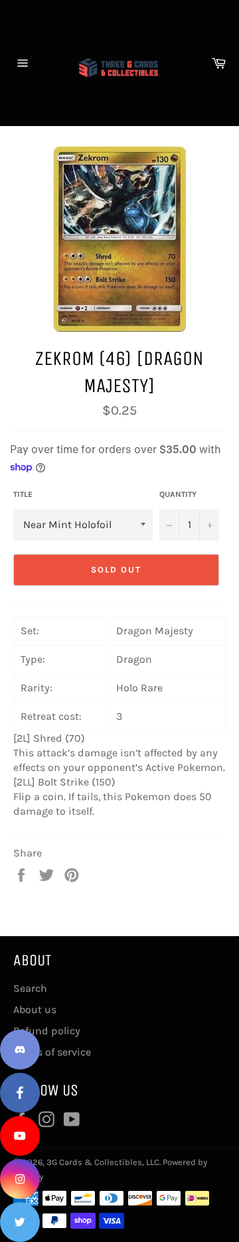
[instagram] (20, 1179)
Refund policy (46, 1030)
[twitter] (20, 1222)
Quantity (178, 494)
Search (30, 988)
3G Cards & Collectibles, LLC (102, 1162)
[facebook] (20, 1093)
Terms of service (52, 1052)
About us (34, 1009)
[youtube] (20, 1136)
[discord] (20, 1050)
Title (23, 494)
